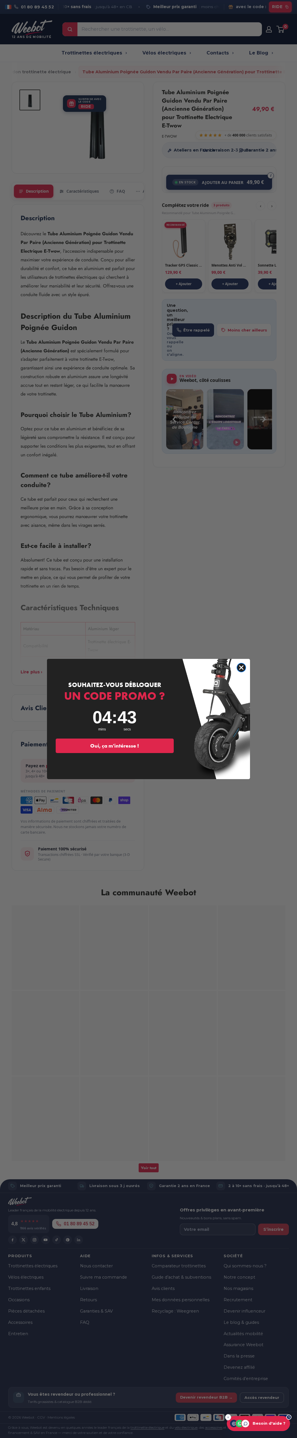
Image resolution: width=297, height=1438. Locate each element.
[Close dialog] (241, 667)
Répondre (273, 1405)
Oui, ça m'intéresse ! (114, 745)
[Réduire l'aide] (228, 1417)
